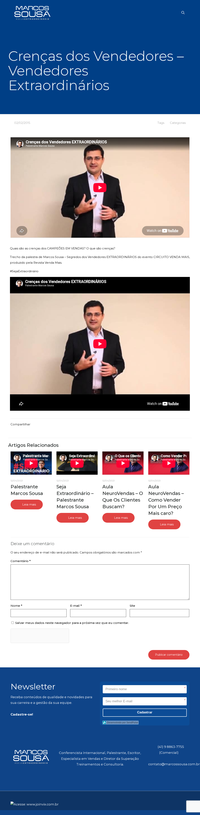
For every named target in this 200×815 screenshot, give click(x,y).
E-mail (76, 605)
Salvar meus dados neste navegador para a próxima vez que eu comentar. (72, 623)
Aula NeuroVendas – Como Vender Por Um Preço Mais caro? (166, 500)
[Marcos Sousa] (32, 12)
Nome (16, 605)
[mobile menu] (169, 12)
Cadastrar (144, 712)
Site (132, 605)
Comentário (21, 561)
